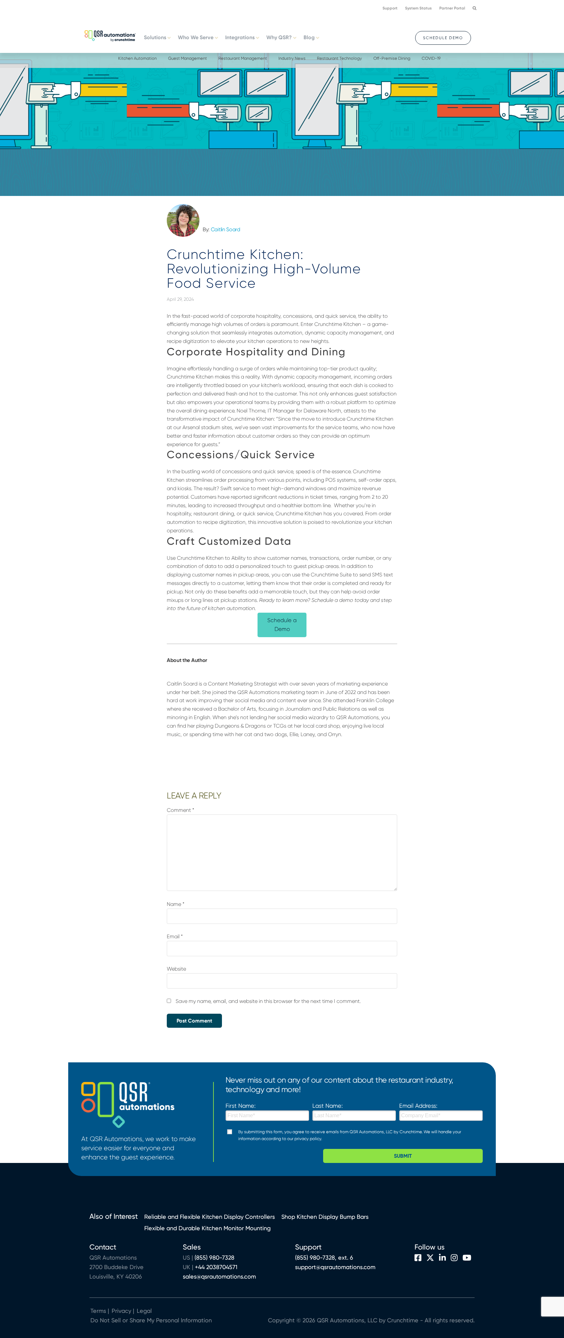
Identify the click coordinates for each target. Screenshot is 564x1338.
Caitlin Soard (225, 229)
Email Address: (418, 1105)
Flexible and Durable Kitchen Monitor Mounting (207, 1228)
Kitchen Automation (137, 58)
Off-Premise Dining (391, 58)
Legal (143, 1310)
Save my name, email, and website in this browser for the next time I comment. (268, 1001)
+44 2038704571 (216, 1267)
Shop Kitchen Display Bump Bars (324, 1216)
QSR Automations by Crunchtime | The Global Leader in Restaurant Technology (110, 35)
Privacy (121, 1310)
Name (175, 904)
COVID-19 (431, 58)
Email (175, 936)
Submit (403, 1156)
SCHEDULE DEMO (443, 38)
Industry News (292, 58)
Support (390, 8)
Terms (98, 1310)
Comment (180, 810)
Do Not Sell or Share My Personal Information (151, 1320)
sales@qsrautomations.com (219, 1276)
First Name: (241, 1105)
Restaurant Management (242, 58)
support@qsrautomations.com (335, 1267)
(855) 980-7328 (214, 1257)
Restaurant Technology (339, 58)
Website (176, 969)
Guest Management (187, 58)
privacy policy (307, 1138)
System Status (418, 8)
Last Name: (327, 1105)
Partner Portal (452, 8)
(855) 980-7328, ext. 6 (324, 1257)
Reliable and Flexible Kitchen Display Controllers (209, 1216)
